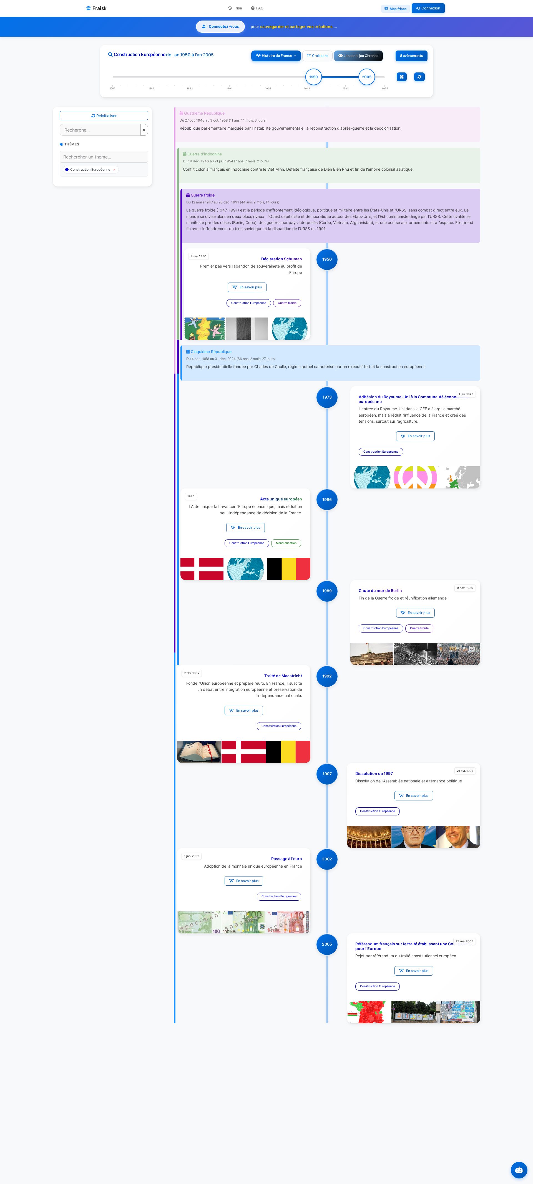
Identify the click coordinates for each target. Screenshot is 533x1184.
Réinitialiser (106, 115)
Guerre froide (287, 303)
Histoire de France (277, 56)
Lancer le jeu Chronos (361, 56)
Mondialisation (286, 543)
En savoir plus (251, 287)
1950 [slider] (313, 76)
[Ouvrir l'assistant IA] (519, 1170)
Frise (237, 8)
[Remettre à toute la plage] (419, 76)
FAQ (259, 8)
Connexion (430, 8)
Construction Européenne (248, 303)
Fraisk (99, 8)
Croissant (320, 56)
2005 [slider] (366, 76)
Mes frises (398, 9)
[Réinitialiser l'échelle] (402, 76)
